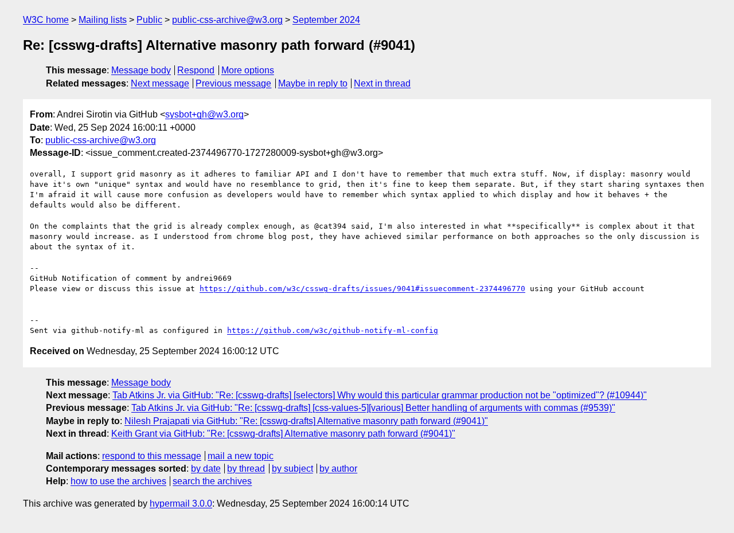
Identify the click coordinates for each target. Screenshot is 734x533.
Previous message (233, 83)
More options (247, 70)
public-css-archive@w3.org (227, 20)
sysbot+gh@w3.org (204, 114)
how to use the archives (118, 481)
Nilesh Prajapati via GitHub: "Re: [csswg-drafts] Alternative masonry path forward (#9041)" (306, 421)
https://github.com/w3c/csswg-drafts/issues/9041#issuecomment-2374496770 (362, 288)
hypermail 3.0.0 (181, 503)
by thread (246, 468)
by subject (292, 468)
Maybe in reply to (313, 83)
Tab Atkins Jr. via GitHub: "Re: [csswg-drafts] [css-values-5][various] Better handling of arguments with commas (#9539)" (373, 408)
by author (338, 468)
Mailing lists (103, 20)
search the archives (212, 481)
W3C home (46, 20)
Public (149, 20)
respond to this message (151, 456)
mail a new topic (241, 456)
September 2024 (326, 20)
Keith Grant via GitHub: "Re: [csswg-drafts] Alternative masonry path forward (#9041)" (283, 433)
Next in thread (382, 83)
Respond (195, 70)
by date (206, 468)
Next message (160, 83)
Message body (141, 70)
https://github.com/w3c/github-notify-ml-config (332, 330)
